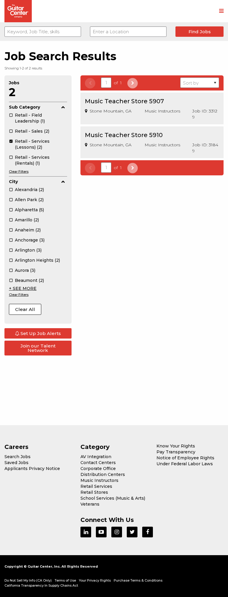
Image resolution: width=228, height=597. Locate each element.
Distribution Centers (102, 474)
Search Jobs (17, 456)
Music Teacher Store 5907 (124, 101)
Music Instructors (99, 480)
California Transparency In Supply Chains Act (41, 585)
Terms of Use (65, 580)
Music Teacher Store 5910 (124, 135)
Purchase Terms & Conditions (138, 580)
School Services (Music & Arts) (112, 498)
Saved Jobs (16, 462)
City (13, 181)
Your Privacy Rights (95, 580)
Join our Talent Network (38, 348)
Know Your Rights (175, 446)
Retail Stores (94, 492)
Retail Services (96, 486)
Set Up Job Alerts (40, 333)
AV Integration (95, 456)
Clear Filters (18, 171)
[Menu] (221, 11)
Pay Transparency (175, 452)
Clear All (25, 309)
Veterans (89, 504)
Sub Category (24, 107)
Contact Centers (98, 462)
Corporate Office (98, 468)
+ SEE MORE (23, 288)
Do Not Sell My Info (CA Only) (28, 580)
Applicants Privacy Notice (32, 468)
